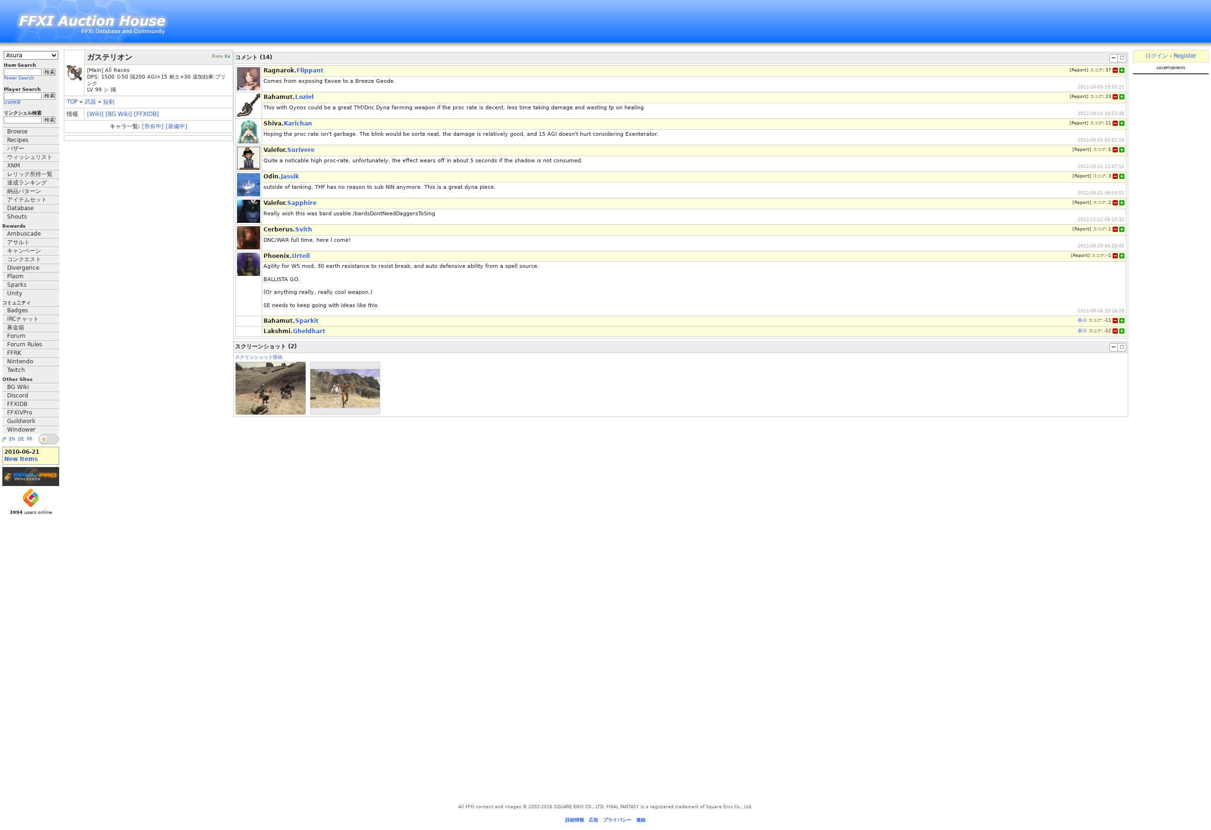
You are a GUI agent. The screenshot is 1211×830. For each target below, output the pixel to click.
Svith (303, 229)
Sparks (16, 285)
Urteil (301, 256)
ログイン (1156, 56)
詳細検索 (12, 102)
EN (12, 439)
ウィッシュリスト (30, 157)
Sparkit (307, 321)
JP (4, 439)
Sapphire (301, 203)
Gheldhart (309, 331)
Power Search (19, 78)
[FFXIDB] (146, 114)
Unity (14, 293)
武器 (90, 101)
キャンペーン (24, 250)
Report (1079, 70)
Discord (17, 395)
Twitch (16, 370)
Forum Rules (24, 344)
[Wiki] (95, 114)
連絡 (641, 819)
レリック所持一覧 (30, 174)
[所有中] (153, 126)
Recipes (17, 140)
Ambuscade (24, 233)
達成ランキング (27, 182)
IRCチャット (23, 319)
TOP (72, 101)
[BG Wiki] (118, 114)
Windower (21, 429)
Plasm (15, 276)
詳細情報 (574, 819)
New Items (21, 459)
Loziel (304, 97)
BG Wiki (18, 387)
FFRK (14, 353)
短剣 (108, 101)
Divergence (23, 268)
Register (1185, 56)
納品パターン (24, 191)
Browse (17, 131)
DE (21, 439)
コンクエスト (24, 259)
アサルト (18, 242)
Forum (16, 336)
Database (20, 208)
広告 (593, 819)
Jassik (290, 176)
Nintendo (20, 361)
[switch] (48, 439)
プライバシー (617, 819)
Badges (17, 310)
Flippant (310, 70)
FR (29, 439)
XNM (13, 165)
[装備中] (176, 126)
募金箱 (15, 327)
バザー (15, 148)
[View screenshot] (270, 388)
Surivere (301, 150)
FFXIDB (17, 404)
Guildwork (21, 421)
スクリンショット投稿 (258, 357)
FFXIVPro (19, 412)
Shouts (17, 216)
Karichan (298, 123)
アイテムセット (27, 199)
